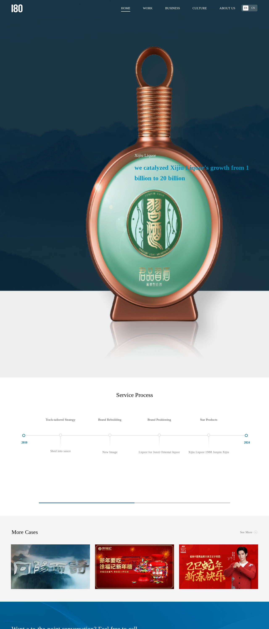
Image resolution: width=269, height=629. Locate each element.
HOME (125, 8)
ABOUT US (227, 8)
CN (253, 8)
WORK (148, 8)
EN (245, 8)
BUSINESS (172, 8)
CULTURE (200, 8)
